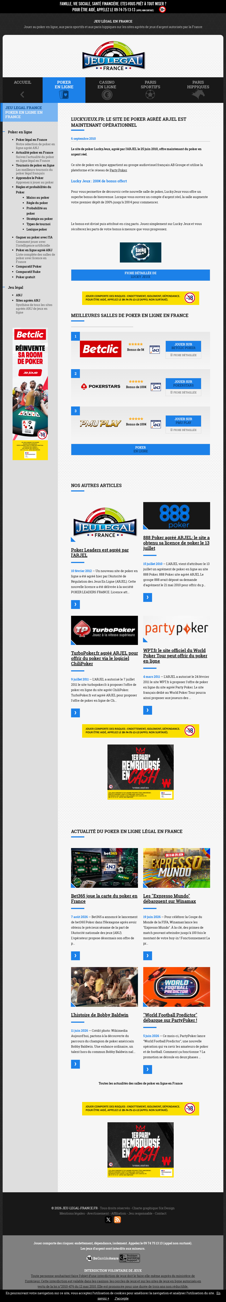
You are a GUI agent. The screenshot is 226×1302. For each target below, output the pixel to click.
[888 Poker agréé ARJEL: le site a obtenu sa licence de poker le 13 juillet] (176, 515)
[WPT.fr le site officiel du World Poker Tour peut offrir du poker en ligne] (176, 629)
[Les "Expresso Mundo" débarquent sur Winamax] (176, 868)
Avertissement (98, 1213)
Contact (160, 1213)
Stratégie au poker (39, 219)
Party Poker (118, 170)
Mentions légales (72, 1213)
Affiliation (118, 1213)
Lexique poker (36, 229)
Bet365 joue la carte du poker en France (104, 898)
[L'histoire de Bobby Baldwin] (104, 987)
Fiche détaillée (185, 355)
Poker (141, 449)
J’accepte (122, 1298)
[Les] (147, 955)
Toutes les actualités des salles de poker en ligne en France (141, 1083)
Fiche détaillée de (140, 275)
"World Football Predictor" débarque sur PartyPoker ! (170, 1017)
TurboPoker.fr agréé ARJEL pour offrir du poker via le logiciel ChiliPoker (104, 658)
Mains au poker (37, 197)
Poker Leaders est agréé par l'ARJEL (100, 552)
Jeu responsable (140, 1213)
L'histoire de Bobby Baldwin (99, 1015)
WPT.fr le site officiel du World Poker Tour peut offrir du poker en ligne (175, 655)
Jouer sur (183, 346)
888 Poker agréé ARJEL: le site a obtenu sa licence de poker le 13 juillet (176, 543)
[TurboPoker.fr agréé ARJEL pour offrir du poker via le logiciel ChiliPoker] (104, 630)
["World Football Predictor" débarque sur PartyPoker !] (176, 987)
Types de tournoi (38, 224)
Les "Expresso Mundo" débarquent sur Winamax (169, 898)
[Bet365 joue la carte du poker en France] (104, 868)
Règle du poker (37, 203)
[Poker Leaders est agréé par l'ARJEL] (104, 522)
